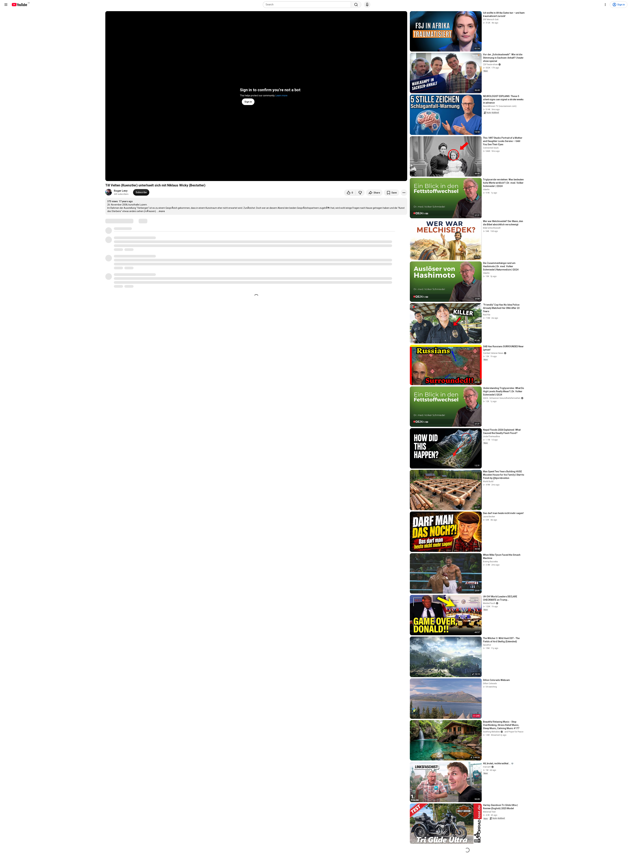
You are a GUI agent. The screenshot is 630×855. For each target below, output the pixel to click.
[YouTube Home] (19, 4)
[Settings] (605, 5)
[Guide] (6, 5)
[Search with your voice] (367, 4)
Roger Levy (120, 190)
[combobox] (308, 5)
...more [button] (161, 211)
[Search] (356, 4)
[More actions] (404, 192)
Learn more (281, 95)
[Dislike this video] (360, 192)
